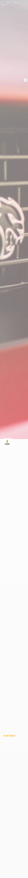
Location (15, 2)
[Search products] (26, 80)
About (8, 2)
